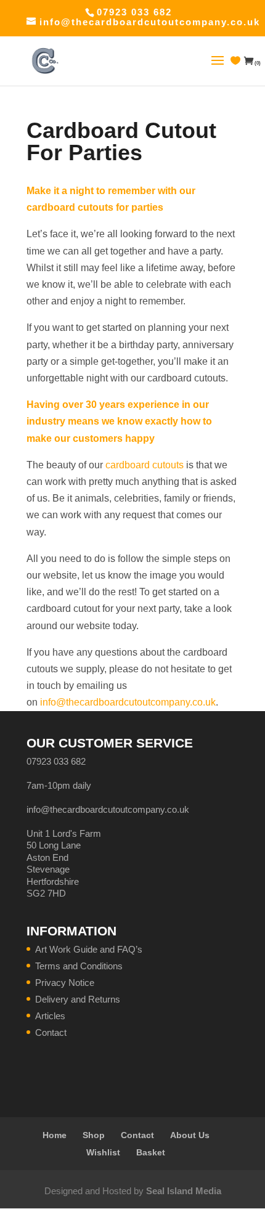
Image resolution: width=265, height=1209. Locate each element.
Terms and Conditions (79, 966)
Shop (94, 1135)
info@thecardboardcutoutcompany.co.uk (128, 702)
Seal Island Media (183, 1191)
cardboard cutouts (144, 465)
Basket (150, 1152)
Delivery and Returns (77, 999)
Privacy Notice (64, 982)
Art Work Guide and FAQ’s (88, 949)
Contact (51, 1032)
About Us (190, 1135)
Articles (50, 1016)
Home (55, 1135)
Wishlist (103, 1152)
